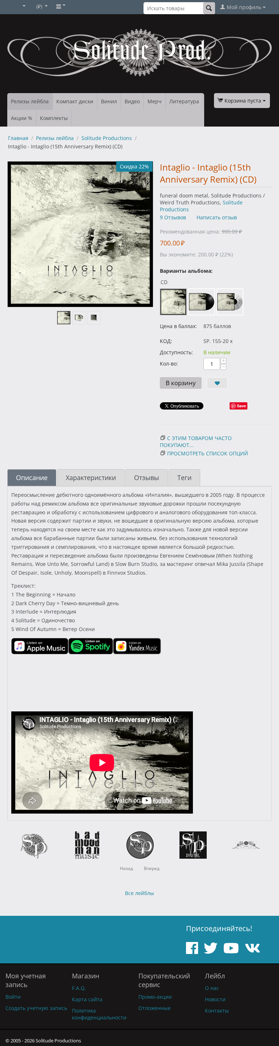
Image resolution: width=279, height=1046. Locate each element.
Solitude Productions (106, 138)
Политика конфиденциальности (99, 1014)
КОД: (166, 341)
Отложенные (154, 1008)
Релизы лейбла (30, 101)
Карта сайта (87, 999)
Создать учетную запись (36, 1008)
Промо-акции (155, 996)
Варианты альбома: (186, 270)
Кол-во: (169, 363)
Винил (109, 101)
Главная (18, 138)
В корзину (181, 383)
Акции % (21, 118)
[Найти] (209, 8)
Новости (215, 999)
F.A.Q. (79, 988)
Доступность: (176, 352)
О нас (212, 988)
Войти (13, 996)
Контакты (217, 1010)
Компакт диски (74, 101)
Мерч (154, 101)
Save (241, 405)
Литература (184, 101)
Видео (132, 101)
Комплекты (54, 118)
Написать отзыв (217, 217)
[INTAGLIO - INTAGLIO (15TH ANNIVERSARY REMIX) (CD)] (80, 234)
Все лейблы (139, 893)
